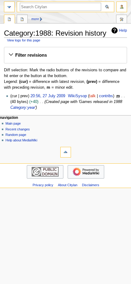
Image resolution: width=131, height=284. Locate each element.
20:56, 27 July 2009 (47, 96)
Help (123, 30)
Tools (121, 20)
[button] (65, 55)
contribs (106, 96)
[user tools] (121, 7)
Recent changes (17, 129)
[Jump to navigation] (9, 7)
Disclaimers (90, 185)
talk (92, 96)
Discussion (22, 20)
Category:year (22, 107)
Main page (13, 123)
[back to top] (65, 152)
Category (9, 20)
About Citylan (67, 185)
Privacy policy (43, 185)
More (35, 19)
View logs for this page (23, 40)
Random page (15, 135)
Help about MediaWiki (21, 140)
